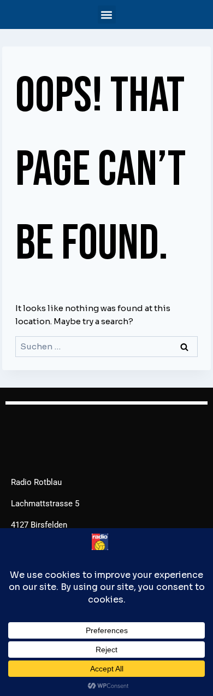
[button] (107, 14)
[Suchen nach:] (106, 346)
